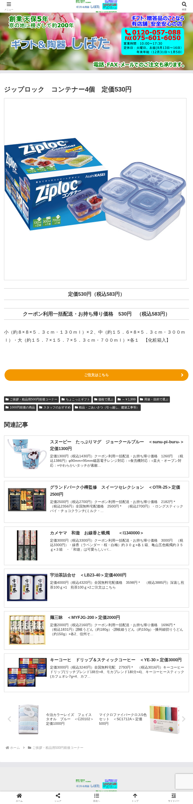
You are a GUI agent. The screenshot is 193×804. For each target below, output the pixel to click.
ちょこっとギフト (78, 399)
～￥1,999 (129, 399)
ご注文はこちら (96, 375)
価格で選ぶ (105, 399)
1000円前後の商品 (22, 407)
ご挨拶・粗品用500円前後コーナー (33, 399)
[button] (178, 692)
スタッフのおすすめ (57, 407)
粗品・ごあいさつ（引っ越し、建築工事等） (109, 407)
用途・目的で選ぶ (156, 399)
